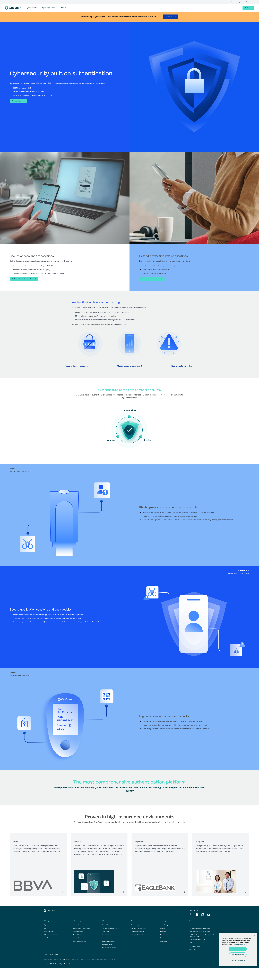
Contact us (248, 8)
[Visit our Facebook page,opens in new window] (198, 915)
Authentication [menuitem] (106, 938)
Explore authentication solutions (22, 279)
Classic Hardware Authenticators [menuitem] (82, 928)
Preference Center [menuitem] (85, 959)
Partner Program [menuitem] (136, 925)
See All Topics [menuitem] (193, 949)
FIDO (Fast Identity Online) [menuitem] (197, 939)
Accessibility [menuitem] (74, 959)
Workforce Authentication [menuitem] (109, 947)
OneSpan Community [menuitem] (137, 934)
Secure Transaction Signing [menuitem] (109, 941)
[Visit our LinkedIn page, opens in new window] (204, 915)
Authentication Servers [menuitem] (79, 941)
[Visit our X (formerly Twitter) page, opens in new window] (192, 915)
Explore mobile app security (150, 279)
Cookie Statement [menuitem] (97, 959)
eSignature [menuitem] (47, 925)
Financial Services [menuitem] (107, 925)
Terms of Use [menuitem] (57, 959)
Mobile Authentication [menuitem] (79, 934)
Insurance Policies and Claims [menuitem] (110, 928)
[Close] (255, 935)
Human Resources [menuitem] (107, 934)
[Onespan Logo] (13, 8)
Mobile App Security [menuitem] (78, 931)
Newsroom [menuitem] (163, 931)
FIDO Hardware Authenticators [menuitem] (81, 925)
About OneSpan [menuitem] (164, 925)
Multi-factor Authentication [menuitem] (197, 943)
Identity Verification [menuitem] (49, 931)
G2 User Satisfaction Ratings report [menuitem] (199, 928)
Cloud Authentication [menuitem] (79, 938)
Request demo (16, 101)
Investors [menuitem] (163, 938)
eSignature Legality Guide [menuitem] (138, 928)
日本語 (56, 954)
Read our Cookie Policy (240, 944)
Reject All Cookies (238, 954)
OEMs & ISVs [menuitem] (105, 931)
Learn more (169, 17)
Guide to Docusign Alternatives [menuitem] (198, 925)
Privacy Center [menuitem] (48, 959)
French (51, 954)
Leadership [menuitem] (163, 934)
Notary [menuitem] (45, 928)
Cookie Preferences (109, 959)
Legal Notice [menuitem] (66, 959)
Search (233, 2)
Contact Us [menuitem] (163, 941)
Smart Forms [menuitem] (47, 938)
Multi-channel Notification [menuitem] (51, 934)
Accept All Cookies (237, 949)
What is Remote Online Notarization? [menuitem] (199, 931)
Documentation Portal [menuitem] (137, 931)
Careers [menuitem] (162, 928)
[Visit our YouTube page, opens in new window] (210, 915)
